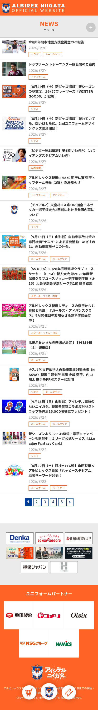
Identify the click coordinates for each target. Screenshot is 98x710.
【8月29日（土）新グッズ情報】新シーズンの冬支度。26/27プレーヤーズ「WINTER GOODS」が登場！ (62, 91)
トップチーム (38, 77)
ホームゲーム (38, 259)
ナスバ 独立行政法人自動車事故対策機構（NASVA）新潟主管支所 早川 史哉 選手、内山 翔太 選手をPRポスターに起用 (62, 374)
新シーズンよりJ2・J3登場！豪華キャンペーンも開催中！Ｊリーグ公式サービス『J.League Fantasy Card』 (62, 439)
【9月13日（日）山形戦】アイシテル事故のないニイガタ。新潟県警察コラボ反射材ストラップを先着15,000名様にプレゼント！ (62, 406)
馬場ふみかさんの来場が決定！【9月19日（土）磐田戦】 (60, 345)
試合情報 (36, 168)
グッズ (34, 109)
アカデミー (58, 195)
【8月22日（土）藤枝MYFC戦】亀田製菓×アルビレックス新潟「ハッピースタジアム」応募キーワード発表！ (61, 470)
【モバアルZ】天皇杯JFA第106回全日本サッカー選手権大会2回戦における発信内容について (61, 210)
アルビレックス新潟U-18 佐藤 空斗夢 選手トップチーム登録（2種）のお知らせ (62, 180)
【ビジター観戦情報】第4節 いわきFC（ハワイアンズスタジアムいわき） (62, 153)
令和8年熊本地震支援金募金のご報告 (56, 42)
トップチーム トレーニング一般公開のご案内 (62, 64)
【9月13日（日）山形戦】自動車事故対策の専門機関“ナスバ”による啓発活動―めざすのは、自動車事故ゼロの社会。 (62, 242)
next (70, 502)
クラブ (34, 54)
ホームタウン (52, 54)
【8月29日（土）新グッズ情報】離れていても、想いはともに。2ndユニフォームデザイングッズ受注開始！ (62, 123)
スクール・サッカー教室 (44, 296)
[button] (49, 691)
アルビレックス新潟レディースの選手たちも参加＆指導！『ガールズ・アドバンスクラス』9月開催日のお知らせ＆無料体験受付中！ (62, 313)
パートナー (58, 488)
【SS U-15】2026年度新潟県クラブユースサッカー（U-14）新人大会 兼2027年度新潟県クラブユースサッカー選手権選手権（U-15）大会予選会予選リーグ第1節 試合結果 (62, 276)
